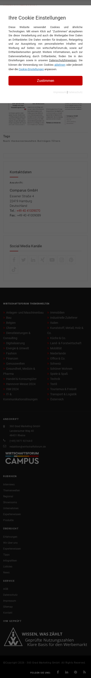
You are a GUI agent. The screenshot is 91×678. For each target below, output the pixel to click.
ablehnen (59, 64)
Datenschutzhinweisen (63, 60)
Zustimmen (45, 81)
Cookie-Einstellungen (31, 69)
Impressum (59, 92)
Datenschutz (75, 92)
